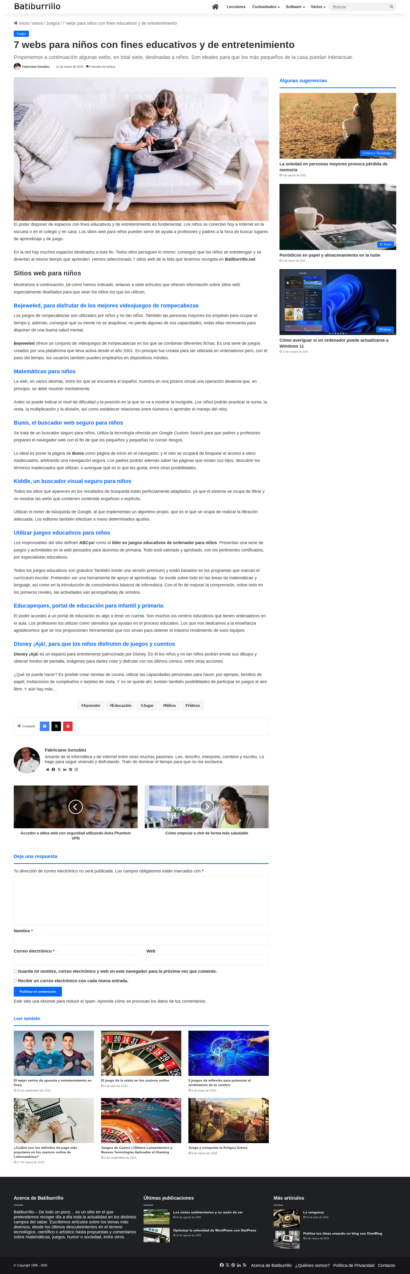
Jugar (148, 706)
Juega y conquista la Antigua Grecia (217, 1147)
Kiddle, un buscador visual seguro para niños (72, 481)
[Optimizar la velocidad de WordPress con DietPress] (157, 1235)
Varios (316, 7)
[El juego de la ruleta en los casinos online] (141, 1053)
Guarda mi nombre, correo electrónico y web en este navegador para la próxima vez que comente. (117, 971)
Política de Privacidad (353, 1265)
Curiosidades (264, 7)
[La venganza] (287, 1218)
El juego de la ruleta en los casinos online (135, 1080)
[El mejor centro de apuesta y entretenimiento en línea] (54, 1053)
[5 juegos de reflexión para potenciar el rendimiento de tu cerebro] (228, 1053)
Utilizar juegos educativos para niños (62, 533)
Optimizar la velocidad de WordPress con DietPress (214, 1230)
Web (150, 951)
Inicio (23, 23)
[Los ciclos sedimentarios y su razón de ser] (157, 1217)
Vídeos (193, 706)
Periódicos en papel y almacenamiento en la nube (330, 255)
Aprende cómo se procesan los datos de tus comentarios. (152, 1001)
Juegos (53, 23)
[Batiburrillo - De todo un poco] (37, 6)
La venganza (313, 1212)
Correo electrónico (34, 951)
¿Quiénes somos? (312, 1265)
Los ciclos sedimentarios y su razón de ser (208, 1212)
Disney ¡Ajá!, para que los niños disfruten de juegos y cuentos (94, 644)
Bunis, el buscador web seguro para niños (68, 423)
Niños (170, 706)
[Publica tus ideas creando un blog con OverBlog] (287, 1240)
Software (294, 7)
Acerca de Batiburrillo (271, 1265)
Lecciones (236, 7)
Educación (121, 706)
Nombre (23, 931)
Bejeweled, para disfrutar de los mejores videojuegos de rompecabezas (106, 305)
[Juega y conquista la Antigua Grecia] (228, 1120)
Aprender (91, 706)
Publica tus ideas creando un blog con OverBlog (342, 1233)
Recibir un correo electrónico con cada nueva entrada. (73, 980)
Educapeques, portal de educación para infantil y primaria (88, 606)
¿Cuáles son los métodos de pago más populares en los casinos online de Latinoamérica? (45, 1152)
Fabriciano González (36, 66)
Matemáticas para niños (45, 371)
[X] (59, 769)
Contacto (386, 1265)
